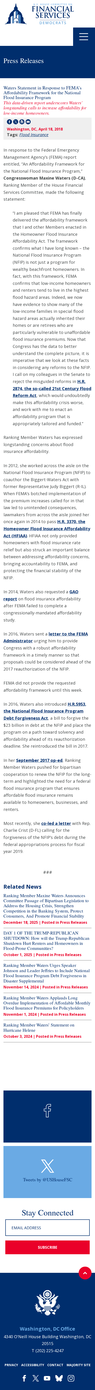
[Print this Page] (21, 122)
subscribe (47, 1247)
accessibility (32, 1365)
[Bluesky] (59, 1378)
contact (55, 1365)
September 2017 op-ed (39, 760)
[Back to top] (85, 1273)
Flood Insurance (33, 134)
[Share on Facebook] (9, 122)
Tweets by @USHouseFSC (47, 1179)
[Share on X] (15, 122)
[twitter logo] (47, 1166)
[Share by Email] (28, 122)
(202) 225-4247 (50, 1350)
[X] (36, 1378)
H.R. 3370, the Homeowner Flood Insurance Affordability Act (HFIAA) (46, 528)
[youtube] (47, 1378)
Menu (84, 37)
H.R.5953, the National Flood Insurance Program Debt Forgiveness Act (44, 711)
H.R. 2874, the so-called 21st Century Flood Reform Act (52, 388)
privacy (11, 1365)
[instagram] (71, 1378)
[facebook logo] (47, 1110)
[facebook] (24, 1378)
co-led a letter (56, 823)
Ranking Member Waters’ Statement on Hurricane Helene (38, 1027)
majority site (79, 1365)
